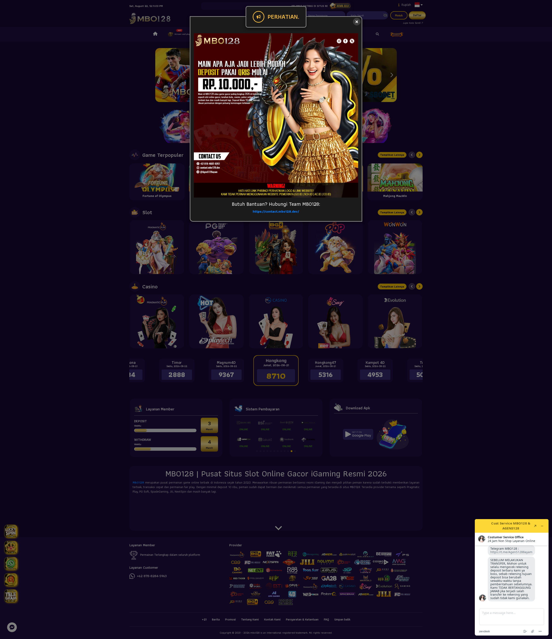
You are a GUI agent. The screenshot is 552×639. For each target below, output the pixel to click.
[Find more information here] (511, 577)
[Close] (357, 21)
